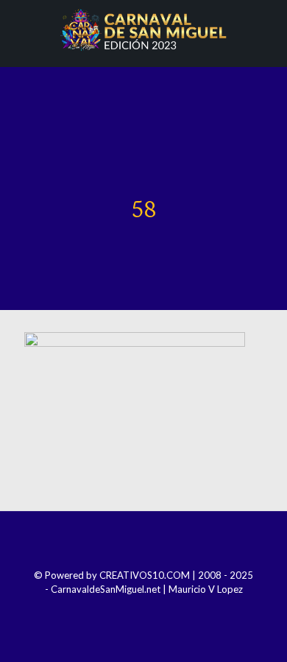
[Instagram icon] (133, 609)
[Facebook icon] (113, 609)
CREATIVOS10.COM (144, 575)
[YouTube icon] (153, 609)
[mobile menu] (267, 29)
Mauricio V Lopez (206, 589)
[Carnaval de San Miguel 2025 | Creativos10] (143, 29)
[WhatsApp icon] (173, 609)
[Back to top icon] (143, 542)
